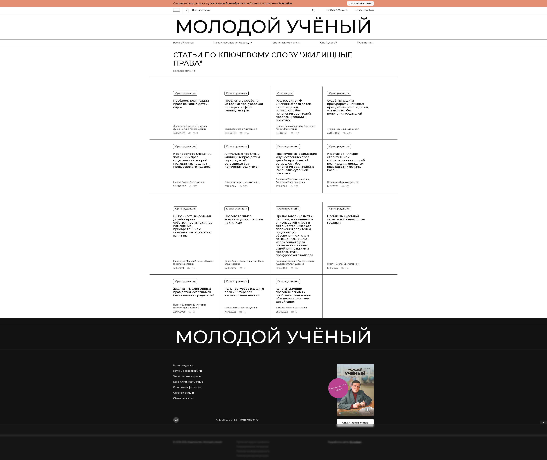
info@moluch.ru (364, 10)
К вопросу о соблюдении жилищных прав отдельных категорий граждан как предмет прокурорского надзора (192, 160)
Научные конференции (187, 371)
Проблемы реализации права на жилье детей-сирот (191, 104)
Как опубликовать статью (188, 381)
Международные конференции (232, 42)
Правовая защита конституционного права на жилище (244, 219)
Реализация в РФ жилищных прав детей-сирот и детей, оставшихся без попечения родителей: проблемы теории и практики (294, 110)
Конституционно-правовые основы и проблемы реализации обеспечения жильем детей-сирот (293, 295)
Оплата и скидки (183, 392)
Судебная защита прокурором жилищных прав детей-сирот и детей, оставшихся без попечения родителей (348, 107)
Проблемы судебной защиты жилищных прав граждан (346, 219)
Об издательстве (183, 398)
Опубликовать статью (360, 3)
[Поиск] (313, 10)
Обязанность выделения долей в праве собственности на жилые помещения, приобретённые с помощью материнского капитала (193, 225)
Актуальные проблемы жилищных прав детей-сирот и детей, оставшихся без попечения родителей (242, 160)
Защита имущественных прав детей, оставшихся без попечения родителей (193, 292)
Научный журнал (183, 42)
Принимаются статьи (337, 387)
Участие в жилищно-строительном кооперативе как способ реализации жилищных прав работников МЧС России (346, 162)
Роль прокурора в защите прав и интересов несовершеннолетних (244, 292)
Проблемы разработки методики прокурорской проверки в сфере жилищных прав (243, 105)
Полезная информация (187, 387)
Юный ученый (328, 42)
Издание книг (365, 42)
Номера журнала (183, 365)
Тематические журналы (286, 42)
